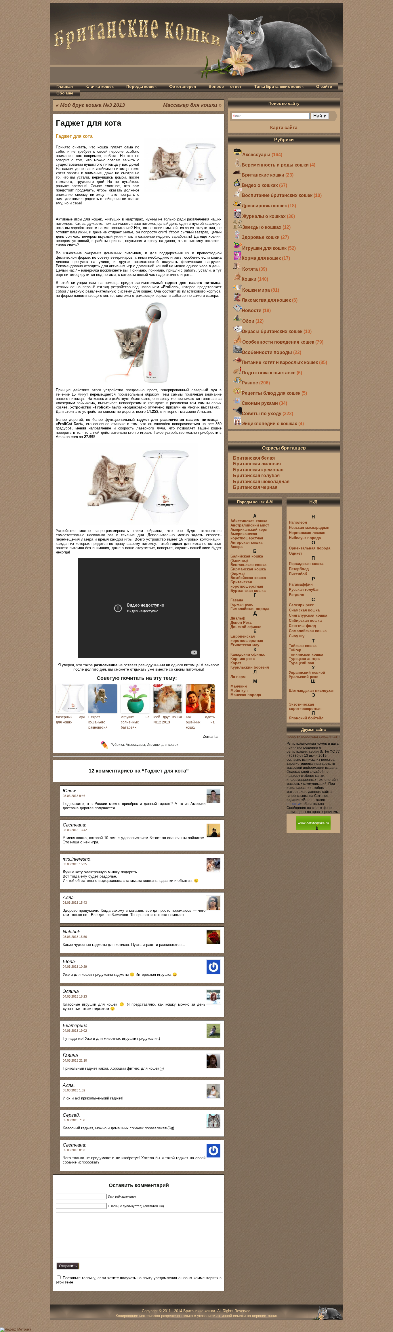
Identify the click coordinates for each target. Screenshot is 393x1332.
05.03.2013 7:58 (74, 1120)
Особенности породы (267, 352)
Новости (252, 310)
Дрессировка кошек (264, 205)
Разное (250, 382)
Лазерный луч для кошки (70, 719)
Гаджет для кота (88, 123)
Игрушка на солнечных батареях (135, 722)
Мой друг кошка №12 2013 (167, 719)
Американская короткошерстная (246, 536)
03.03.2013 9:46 (74, 795)
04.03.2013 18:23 (75, 996)
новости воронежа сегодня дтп (313, 737)
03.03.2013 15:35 (75, 864)
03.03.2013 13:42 (75, 830)
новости (293, 804)
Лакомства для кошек (266, 300)
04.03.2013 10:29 (75, 966)
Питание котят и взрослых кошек (280, 362)
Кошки (249, 279)
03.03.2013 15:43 (75, 902)
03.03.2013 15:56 (75, 936)
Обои (248, 321)
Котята (250, 269)
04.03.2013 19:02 (75, 1030)
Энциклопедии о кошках (269, 423)
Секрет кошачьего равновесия (98, 722)
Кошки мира (256, 290)
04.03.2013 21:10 (75, 1060)
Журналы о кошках (264, 216)
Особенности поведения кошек (278, 342)
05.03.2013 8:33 (74, 1150)
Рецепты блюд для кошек (271, 393)
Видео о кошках (260, 185)
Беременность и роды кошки (275, 164)
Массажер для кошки (190, 105)
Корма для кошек (261, 258)
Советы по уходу (261, 413)
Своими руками (260, 403)
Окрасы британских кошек (272, 331)
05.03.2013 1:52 (74, 1090)
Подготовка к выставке (268, 372)
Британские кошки (263, 175)
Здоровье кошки (261, 237)
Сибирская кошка (305, 620)
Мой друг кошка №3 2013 (92, 105)
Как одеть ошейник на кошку (200, 722)
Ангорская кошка (246, 542)
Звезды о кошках (261, 227)
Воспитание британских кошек (277, 195)
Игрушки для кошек (162, 745)
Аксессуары (135, 745)
